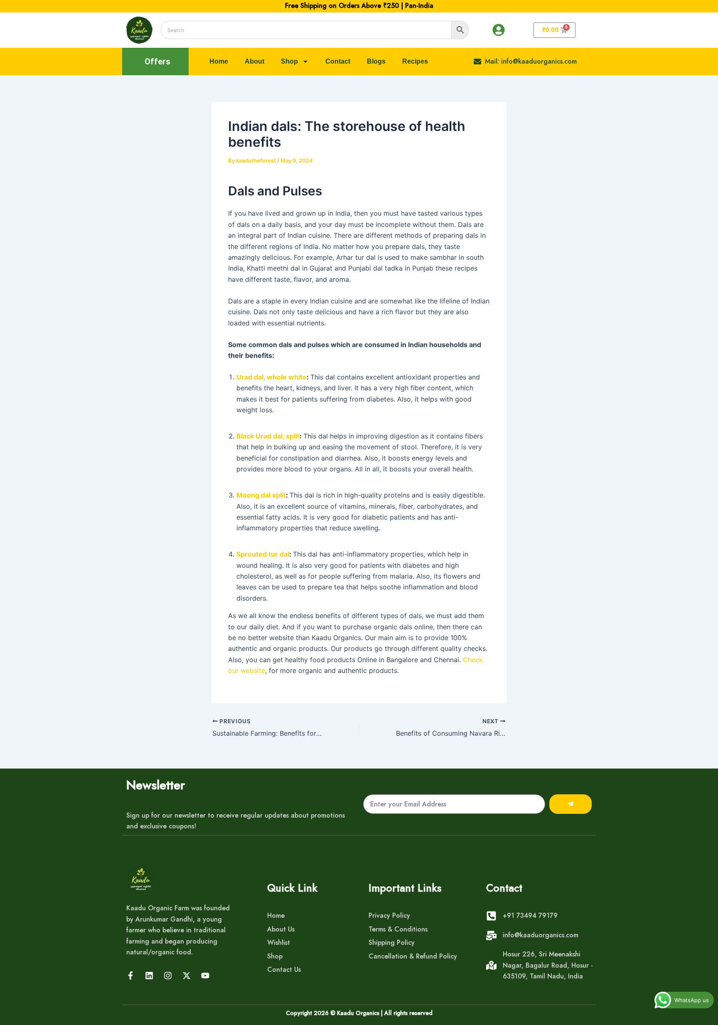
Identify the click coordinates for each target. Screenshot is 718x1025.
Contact (337, 61)
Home (218, 61)
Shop (289, 61)
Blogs (376, 61)
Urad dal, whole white (271, 377)
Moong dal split (261, 495)
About (254, 61)
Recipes (415, 61)
